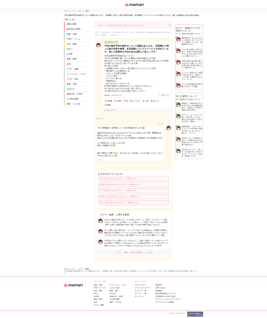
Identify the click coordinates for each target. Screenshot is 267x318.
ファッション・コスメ (76, 74)
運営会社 (158, 285)
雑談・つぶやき (73, 104)
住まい (70, 49)
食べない (156, 101)
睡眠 (109, 105)
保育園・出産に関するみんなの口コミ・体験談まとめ (120, 197)
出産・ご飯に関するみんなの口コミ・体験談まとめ (119, 203)
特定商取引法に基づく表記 (165, 296)
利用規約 (158, 291)
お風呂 (119, 101)
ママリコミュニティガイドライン (168, 299)
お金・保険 (71, 44)
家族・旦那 (71, 84)
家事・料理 (71, 59)
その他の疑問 (72, 99)
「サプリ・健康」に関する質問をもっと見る (133, 252)
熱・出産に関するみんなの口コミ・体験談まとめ (118, 190)
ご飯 (146, 101)
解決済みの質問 (73, 29)
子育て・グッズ (73, 39)
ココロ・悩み (72, 79)
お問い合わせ (160, 288)
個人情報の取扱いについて (165, 293)
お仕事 (70, 54)
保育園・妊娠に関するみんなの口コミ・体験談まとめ (120, 184)
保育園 (109, 101)
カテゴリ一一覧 (140, 293)
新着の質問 (71, 24)
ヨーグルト (136, 101)
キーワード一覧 (140, 291)
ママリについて (140, 285)
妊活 (69, 64)
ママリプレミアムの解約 (164, 302)
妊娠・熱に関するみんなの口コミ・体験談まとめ (118, 178)
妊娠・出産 (71, 34)
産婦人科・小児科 (74, 94)
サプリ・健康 (72, 69)
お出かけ (71, 89)
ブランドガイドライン (143, 288)
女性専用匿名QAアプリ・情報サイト (134, 6)
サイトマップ (140, 296)
